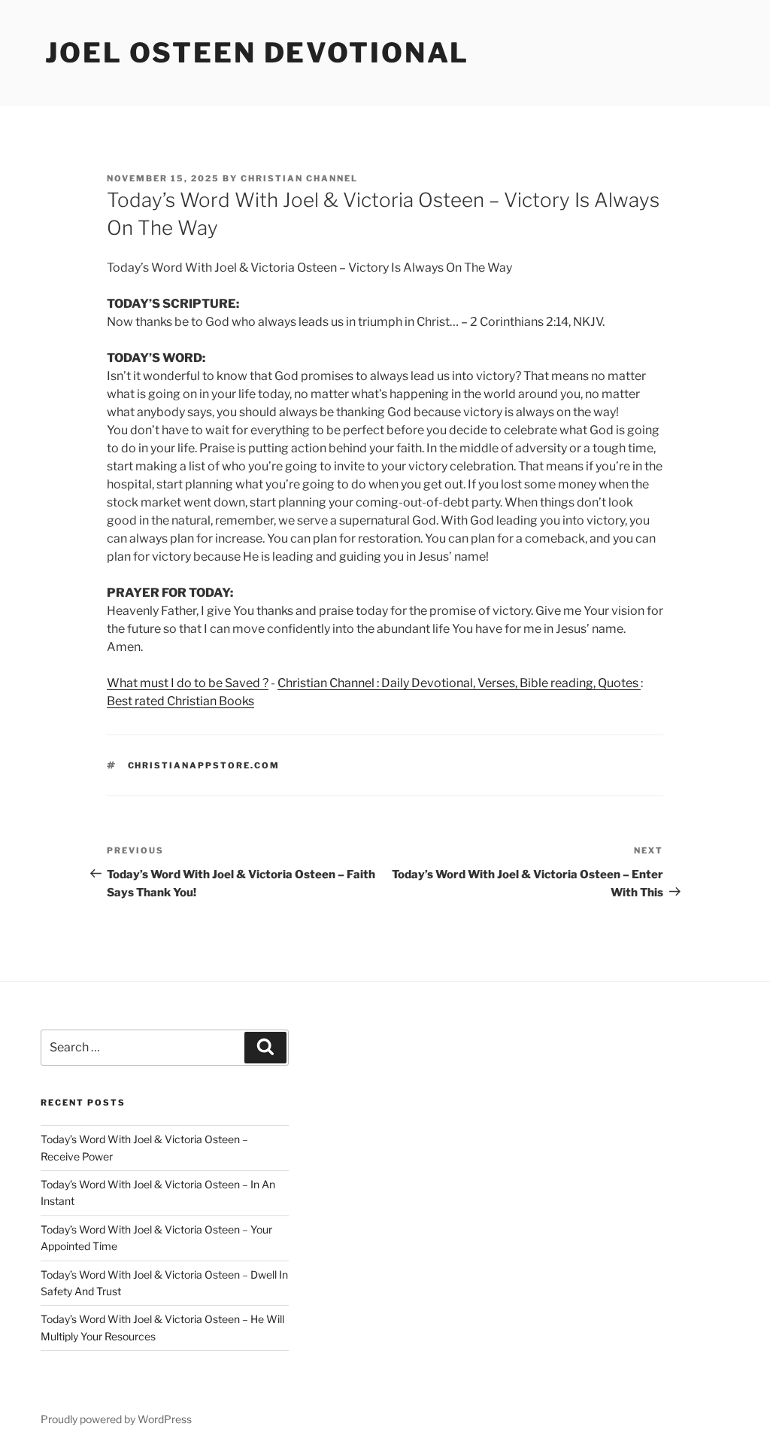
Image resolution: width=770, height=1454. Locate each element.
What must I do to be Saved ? (187, 683)
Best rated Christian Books (180, 701)
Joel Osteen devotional (257, 52)
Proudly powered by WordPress (116, 1419)
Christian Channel (299, 178)
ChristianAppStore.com (204, 765)
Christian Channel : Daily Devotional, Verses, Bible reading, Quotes (459, 683)
